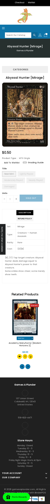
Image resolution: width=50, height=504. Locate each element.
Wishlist (31, 2)
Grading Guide (36, 162)
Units (5, 193)
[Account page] (40, 35)
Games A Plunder (25, 50)
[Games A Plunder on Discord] (25, 432)
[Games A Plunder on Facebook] (25, 425)
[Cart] (46, 35)
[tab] (24, 212)
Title (4, 168)
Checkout (20, 2)
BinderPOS (40, 492)
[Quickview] (19, 356)
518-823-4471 (25, 417)
